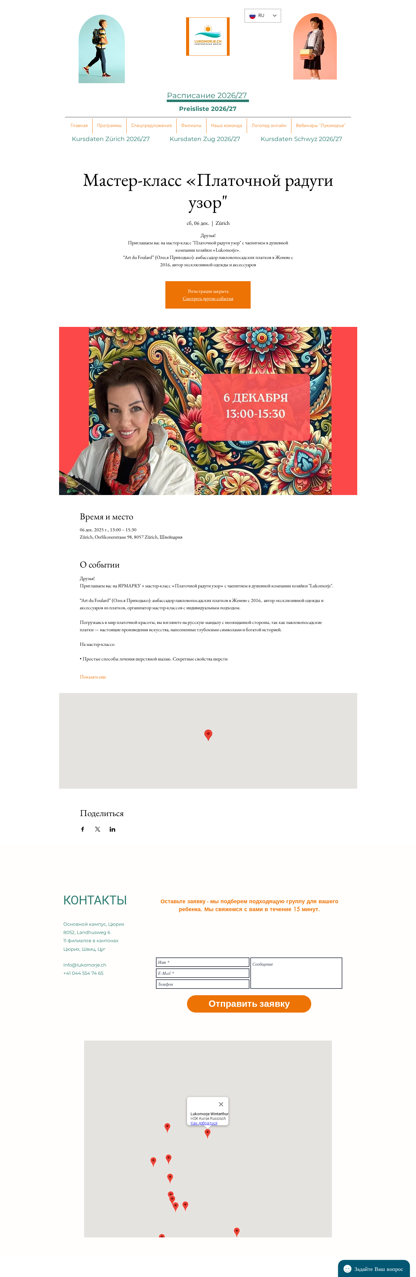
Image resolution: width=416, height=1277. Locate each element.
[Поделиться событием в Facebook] (83, 829)
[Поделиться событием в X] (97, 829)
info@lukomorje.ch (84, 965)
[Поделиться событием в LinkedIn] (112, 829)
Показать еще (93, 677)
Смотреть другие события (208, 298)
